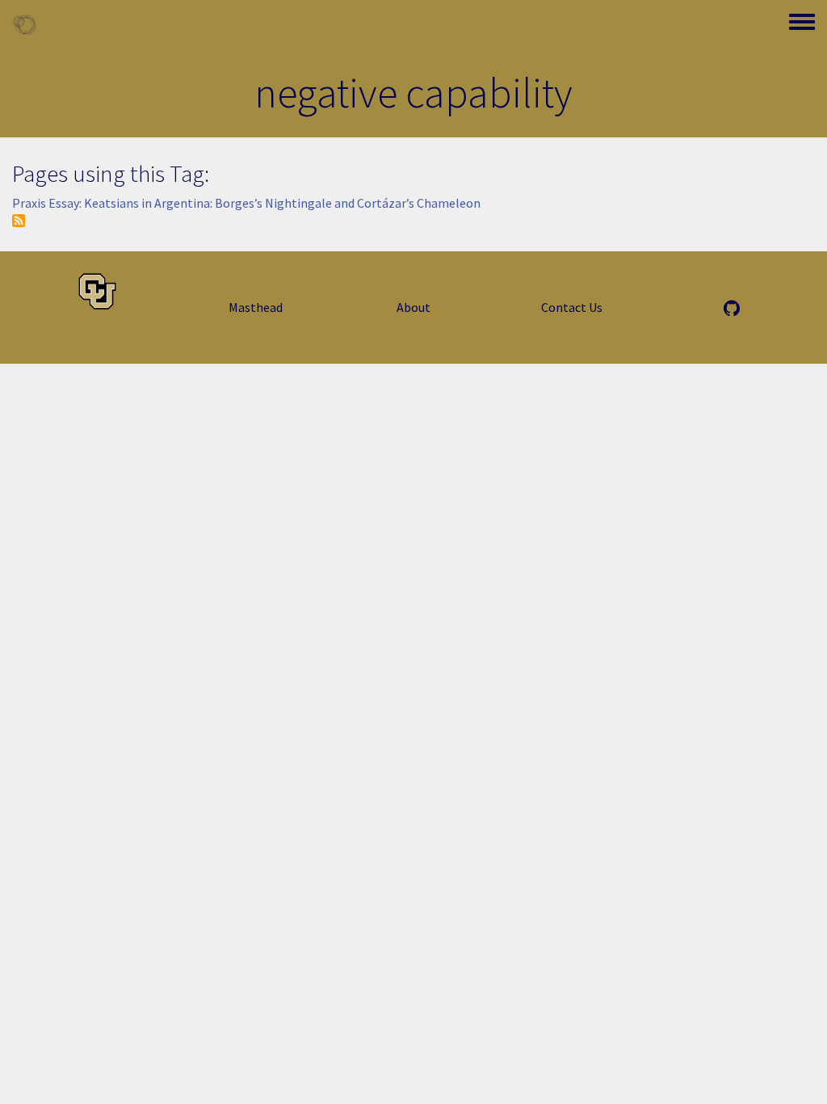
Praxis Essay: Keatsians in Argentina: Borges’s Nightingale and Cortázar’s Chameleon (246, 203)
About (413, 307)
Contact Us (571, 307)
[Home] (24, 24)
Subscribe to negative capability (18, 220)
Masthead (256, 307)
